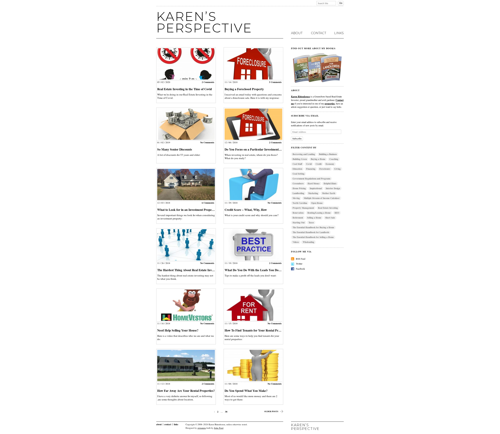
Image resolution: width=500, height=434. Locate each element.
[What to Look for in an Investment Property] (186, 184)
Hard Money (314, 183)
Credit (319, 164)
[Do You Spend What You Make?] (253, 365)
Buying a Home (318, 159)
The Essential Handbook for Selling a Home (313, 237)
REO (337, 212)
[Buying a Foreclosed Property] (253, 63)
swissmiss (201, 427)
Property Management (303, 207)
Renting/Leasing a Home (319, 212)
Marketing (313, 193)
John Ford (218, 427)
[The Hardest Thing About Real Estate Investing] (186, 244)
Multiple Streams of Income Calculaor (322, 198)
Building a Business (328, 154)
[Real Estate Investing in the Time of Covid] (186, 63)
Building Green (300, 159)
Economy (330, 164)
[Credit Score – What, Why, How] (253, 184)
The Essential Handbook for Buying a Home (313, 227)
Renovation (298, 212)
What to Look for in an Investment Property (186, 210)
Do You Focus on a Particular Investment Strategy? (258, 149)
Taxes (311, 222)
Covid (309, 164)
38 (226, 411)
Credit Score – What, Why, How (246, 210)
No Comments (207, 142)
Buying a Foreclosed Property (244, 89)
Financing (310, 168)
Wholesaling (308, 242)
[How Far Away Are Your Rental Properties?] (186, 365)
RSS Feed (300, 258)
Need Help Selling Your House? (177, 330)
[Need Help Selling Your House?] (186, 305)
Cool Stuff (297, 164)
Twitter (299, 263)
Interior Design (333, 188)
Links (339, 33)
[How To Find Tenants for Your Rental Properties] (253, 305)
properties (330, 103)
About (297, 33)
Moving (296, 198)
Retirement (298, 217)
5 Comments (275, 82)
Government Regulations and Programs (311, 178)
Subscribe (297, 138)
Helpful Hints (330, 183)
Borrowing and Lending (304, 154)
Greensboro (298, 183)
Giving (337, 168)
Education (297, 168)
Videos (296, 242)
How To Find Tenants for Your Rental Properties (257, 330)
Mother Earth (328, 193)
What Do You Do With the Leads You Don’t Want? (258, 270)
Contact (318, 33)
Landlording (298, 193)
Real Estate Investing (328, 207)
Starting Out (299, 222)
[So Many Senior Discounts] (186, 124)
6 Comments (208, 202)
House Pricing (299, 188)
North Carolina (300, 203)
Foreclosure (324, 168)
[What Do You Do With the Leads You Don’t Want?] (253, 244)
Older (271, 411)
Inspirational (316, 188)
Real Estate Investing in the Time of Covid (184, 89)
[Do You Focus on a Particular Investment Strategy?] (253, 124)
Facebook (300, 268)
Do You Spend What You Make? (246, 391)
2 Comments (208, 82)
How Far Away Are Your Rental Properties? (186, 391)
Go (340, 3)
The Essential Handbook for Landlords (311, 232)
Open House (317, 203)
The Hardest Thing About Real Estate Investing (188, 270)
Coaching (333, 159)
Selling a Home (314, 217)
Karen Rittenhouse (300, 96)
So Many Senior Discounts (174, 149)
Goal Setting (298, 173)
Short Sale (330, 217)
